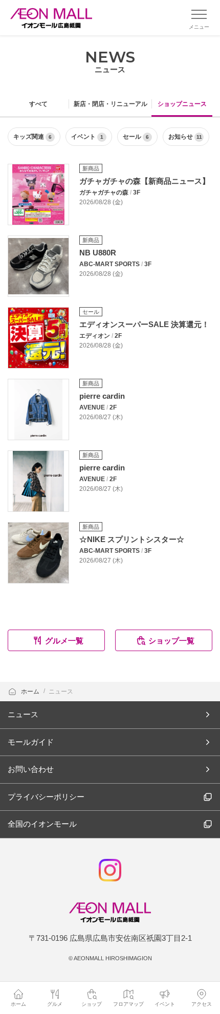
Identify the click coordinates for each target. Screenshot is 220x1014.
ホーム (31, 691)
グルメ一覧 (64, 640)
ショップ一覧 (171, 640)
